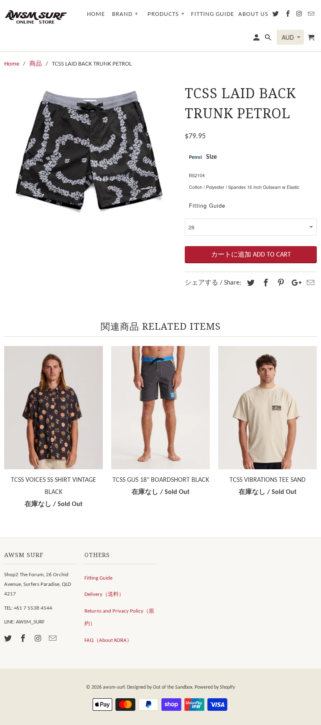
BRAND (125, 14)
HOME (96, 14)
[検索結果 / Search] (269, 39)
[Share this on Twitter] (249, 283)
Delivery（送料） (104, 594)
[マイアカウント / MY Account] (257, 39)
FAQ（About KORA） (108, 640)
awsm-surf (114, 687)
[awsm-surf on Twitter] (8, 639)
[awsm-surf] (35, 16)
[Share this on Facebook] (264, 283)
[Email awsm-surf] (53, 639)
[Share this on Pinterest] (279, 283)
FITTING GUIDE (212, 14)
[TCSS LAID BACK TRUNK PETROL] (90, 150)
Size (211, 157)
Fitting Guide (207, 205)
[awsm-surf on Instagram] (38, 639)
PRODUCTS (166, 14)
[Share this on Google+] (294, 283)
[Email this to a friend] (309, 283)
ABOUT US (253, 14)
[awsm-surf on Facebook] (23, 639)
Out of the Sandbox (172, 687)
